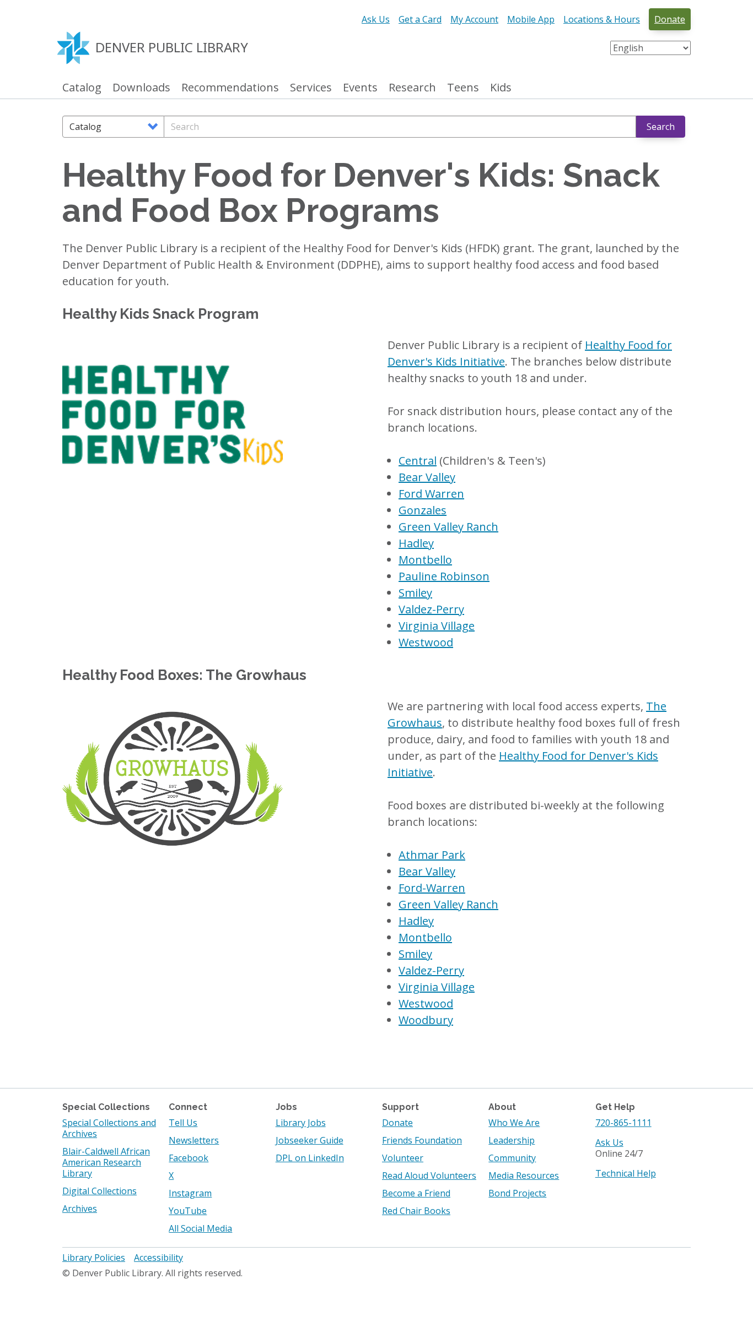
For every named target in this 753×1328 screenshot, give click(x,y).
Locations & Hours (601, 19)
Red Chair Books (416, 1211)
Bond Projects (517, 1193)
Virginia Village (437, 625)
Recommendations (230, 88)
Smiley (415, 592)
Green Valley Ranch (448, 526)
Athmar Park (432, 854)
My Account (474, 19)
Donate (669, 19)
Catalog (81, 88)
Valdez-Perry (431, 609)
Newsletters (194, 1140)
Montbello (425, 559)
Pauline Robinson (444, 576)
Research (412, 88)
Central (418, 460)
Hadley (416, 543)
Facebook (188, 1158)
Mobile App (531, 19)
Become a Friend (416, 1193)
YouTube (188, 1211)
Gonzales (423, 510)
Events (360, 88)
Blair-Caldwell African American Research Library (106, 1162)
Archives (79, 1208)
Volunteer (402, 1158)
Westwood (426, 642)
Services (311, 88)
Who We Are (514, 1123)
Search (661, 127)
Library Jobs (301, 1123)
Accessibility (158, 1257)
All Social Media (200, 1228)
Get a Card (420, 19)
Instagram (190, 1193)
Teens (463, 88)
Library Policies (93, 1257)
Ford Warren (431, 493)
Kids (501, 88)
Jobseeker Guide (309, 1140)
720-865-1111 (623, 1123)
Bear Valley (427, 477)
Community (512, 1158)
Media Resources (523, 1175)
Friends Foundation (422, 1140)
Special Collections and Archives (109, 1128)
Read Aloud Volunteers (429, 1175)
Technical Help (625, 1173)
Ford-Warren (432, 887)
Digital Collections (99, 1191)
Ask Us (376, 19)
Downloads (141, 88)
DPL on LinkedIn (310, 1158)
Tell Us (183, 1123)
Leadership (511, 1140)
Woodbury (426, 1020)
